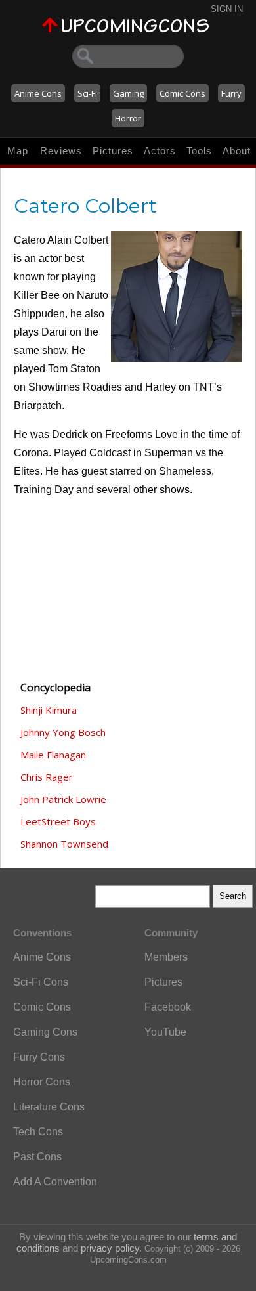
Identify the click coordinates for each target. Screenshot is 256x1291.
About (237, 150)
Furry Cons (39, 1056)
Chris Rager (46, 776)
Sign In (227, 9)
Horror (128, 118)
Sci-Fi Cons (40, 982)
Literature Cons (49, 1106)
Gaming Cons (45, 1032)
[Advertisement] (79, 597)
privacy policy (110, 1248)
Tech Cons (38, 1131)
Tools (199, 150)
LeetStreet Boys (58, 821)
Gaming (128, 93)
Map (17, 150)
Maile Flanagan (53, 754)
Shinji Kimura (48, 709)
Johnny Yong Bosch (63, 732)
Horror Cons (41, 1081)
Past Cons (37, 1156)
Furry (231, 93)
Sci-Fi (87, 93)
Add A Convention (55, 1181)
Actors (160, 150)
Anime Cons (38, 93)
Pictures (113, 150)
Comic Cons (182, 93)
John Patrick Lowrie (63, 799)
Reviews (61, 150)
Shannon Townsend (64, 843)
